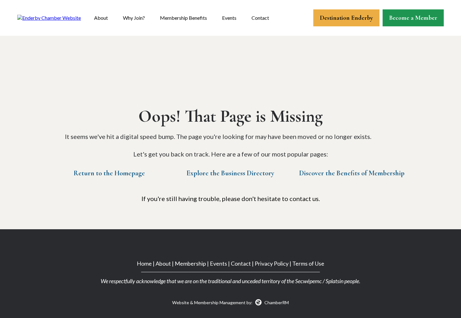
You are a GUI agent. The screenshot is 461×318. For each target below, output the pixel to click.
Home (144, 263)
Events (229, 18)
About (101, 18)
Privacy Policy (272, 263)
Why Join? (134, 18)
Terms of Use (308, 263)
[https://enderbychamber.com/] (49, 17)
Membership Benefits (183, 18)
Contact (260, 18)
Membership (190, 263)
